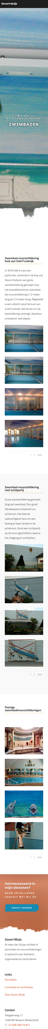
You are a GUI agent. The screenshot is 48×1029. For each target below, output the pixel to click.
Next (40, 455)
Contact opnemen (21, 908)
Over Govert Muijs (15, 994)
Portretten (11, 979)
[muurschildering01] (24, 753)
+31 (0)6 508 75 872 (18, 1024)
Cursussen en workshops (19, 987)
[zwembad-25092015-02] (24, 570)
